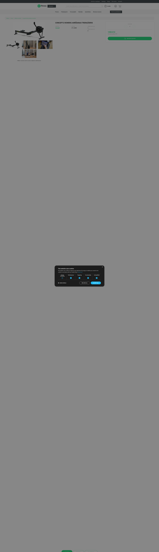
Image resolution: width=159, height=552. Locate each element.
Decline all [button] (85, 282)
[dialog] (79, 276)
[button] (62, 282)
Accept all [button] (96, 282)
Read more (80, 272)
